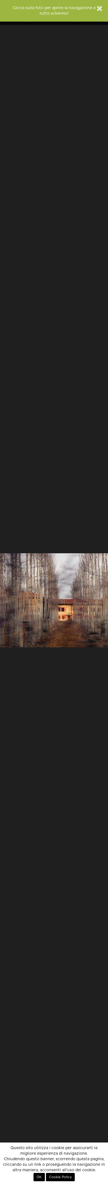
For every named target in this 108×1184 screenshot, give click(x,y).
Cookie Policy (60, 1177)
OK (39, 1177)
